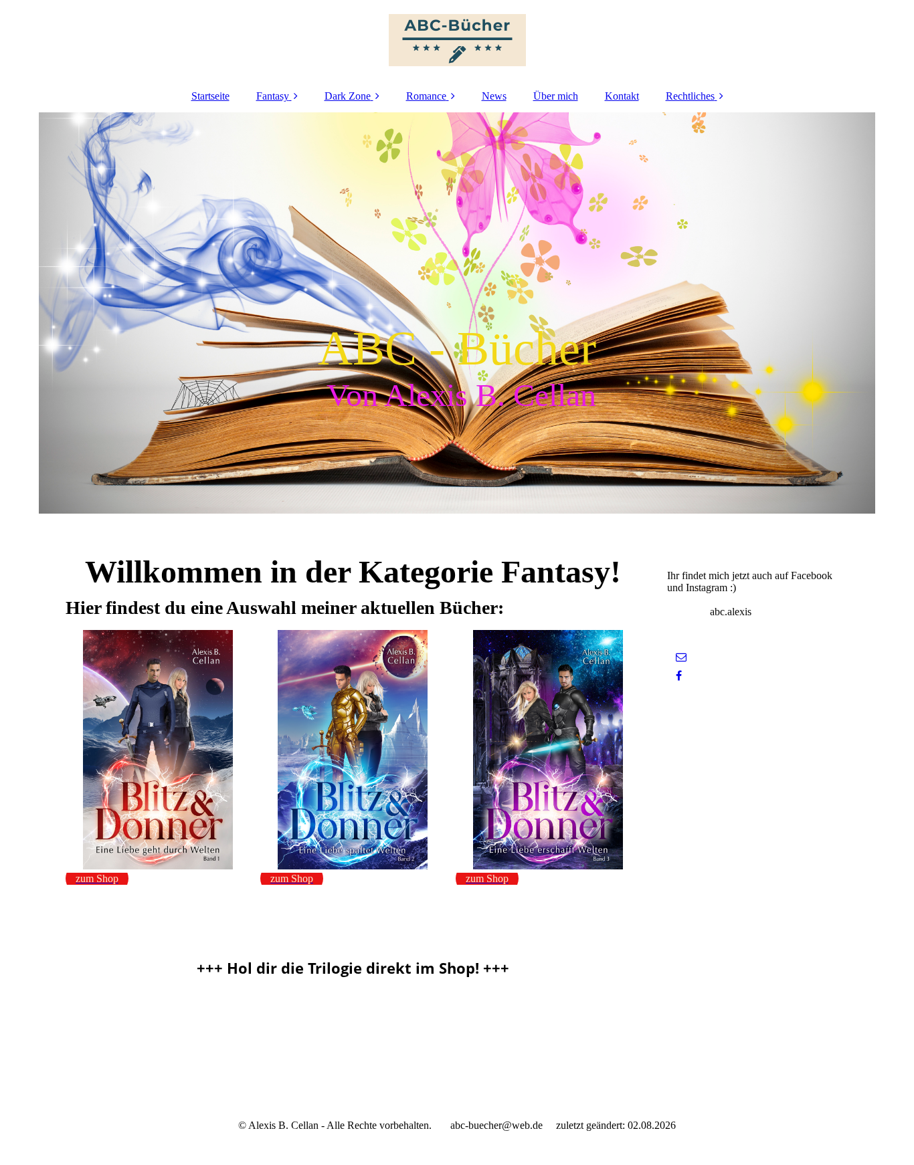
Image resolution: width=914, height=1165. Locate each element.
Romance (426, 96)
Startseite (210, 96)
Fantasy (272, 96)
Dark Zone (348, 96)
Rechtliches (690, 96)
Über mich (555, 96)
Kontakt (622, 96)
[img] (457, 40)
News (494, 96)
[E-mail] (680, 657)
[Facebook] (678, 675)
